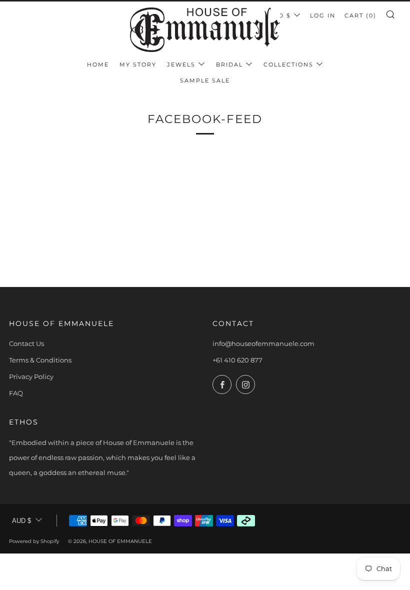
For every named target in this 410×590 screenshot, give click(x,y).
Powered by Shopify (34, 541)
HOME (98, 64)
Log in (323, 15)
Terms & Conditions (40, 360)
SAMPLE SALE (205, 80)
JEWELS (181, 64)
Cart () (360, 15)
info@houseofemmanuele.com (263, 344)
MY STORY (138, 64)
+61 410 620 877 (237, 360)
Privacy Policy (31, 376)
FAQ (16, 393)
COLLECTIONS (289, 64)
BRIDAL (229, 64)
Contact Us (26, 344)
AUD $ (279, 15)
